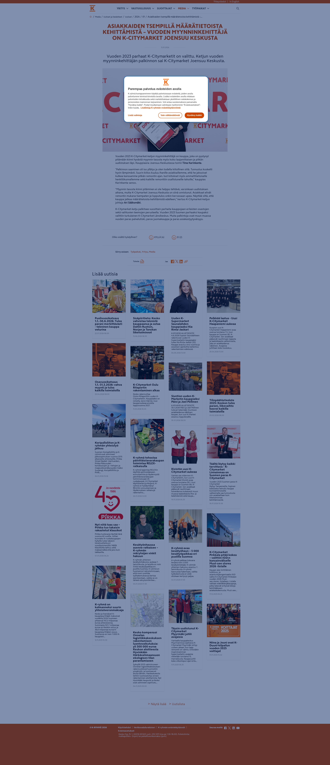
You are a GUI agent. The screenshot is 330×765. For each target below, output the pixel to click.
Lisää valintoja (135, 115)
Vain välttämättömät (170, 115)
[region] (166, 99)
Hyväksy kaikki (194, 115)
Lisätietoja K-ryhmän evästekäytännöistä (160, 108)
